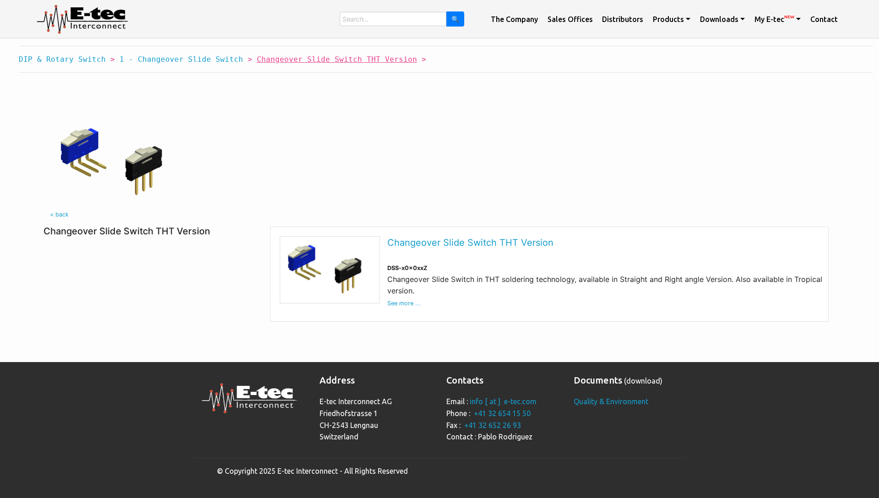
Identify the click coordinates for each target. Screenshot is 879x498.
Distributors (622, 19)
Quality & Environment (611, 401)
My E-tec (774, 18)
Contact (824, 19)
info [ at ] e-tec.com (503, 401)
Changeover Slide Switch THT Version (470, 242)
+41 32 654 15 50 (502, 413)
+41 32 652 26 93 (492, 425)
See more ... (404, 303)
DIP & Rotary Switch (62, 59)
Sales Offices (570, 19)
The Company (514, 19)
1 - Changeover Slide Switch (181, 59)
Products (668, 19)
